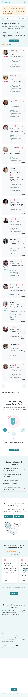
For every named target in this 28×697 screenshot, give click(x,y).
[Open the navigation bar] (25, 2)
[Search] (3, 19)
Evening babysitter (19, 635)
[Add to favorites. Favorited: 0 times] (23, 101)
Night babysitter (6, 637)
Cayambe (14, 647)
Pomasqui (8, 647)
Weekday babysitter (20, 639)
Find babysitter (6, 633)
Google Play (19, 516)
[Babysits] (6, 2)
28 (20, 386)
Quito (3, 647)
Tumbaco (10, 649)
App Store (9, 516)
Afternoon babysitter (7, 635)
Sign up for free (14, 41)
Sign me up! (14, 593)
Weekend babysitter (7, 641)
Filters (23, 18)
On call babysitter (16, 637)
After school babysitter (8, 639)
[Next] (24, 386)
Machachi (20, 647)
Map (15, 689)
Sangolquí (4, 649)
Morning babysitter (16, 633)
